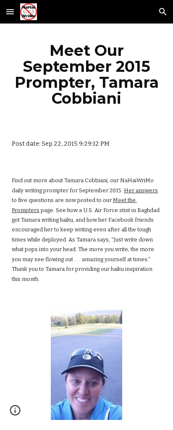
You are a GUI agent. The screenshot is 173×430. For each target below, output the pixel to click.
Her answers (141, 190)
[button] (10, 11)
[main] (86, 74)
